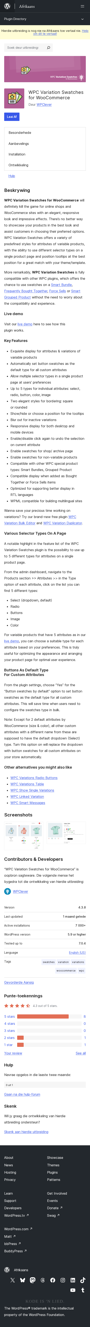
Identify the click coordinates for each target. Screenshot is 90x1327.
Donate (55, 1208)
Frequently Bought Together (25, 291)
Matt (10, 1236)
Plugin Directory (15, 19)
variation (63, 962)
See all (81, 1053)
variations (78, 962)
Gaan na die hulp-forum (22, 1094)
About (8, 1158)
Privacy (10, 1180)
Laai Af (12, 116)
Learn (8, 1193)
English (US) (77, 952)
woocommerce (66, 970)
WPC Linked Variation (27, 796)
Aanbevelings (19, 144)
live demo (25, 324)
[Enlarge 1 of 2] (38, 827)
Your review (13, 1053)
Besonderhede (20, 132)
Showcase (55, 1158)
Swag (53, 1215)
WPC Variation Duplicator (62, 523)
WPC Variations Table (27, 784)
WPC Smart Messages (27, 803)
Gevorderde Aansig (19, 982)
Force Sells (57, 291)
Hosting (10, 1172)
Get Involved (57, 1193)
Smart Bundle (61, 285)
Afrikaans (21, 1270)
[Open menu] (83, 6)
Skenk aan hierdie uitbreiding (26, 1132)
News (8, 1165)
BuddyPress (15, 1251)
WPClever (44, 104)
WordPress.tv (16, 1215)
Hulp (11, 176)
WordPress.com (18, 1229)
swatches (49, 962)
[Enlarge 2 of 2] (80, 827)
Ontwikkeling (18, 165)
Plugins (52, 1172)
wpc (81, 970)
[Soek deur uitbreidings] (48, 47)
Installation (17, 154)
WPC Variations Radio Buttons (34, 778)
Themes (53, 1165)
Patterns (53, 1180)
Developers (13, 1208)
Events (52, 1201)
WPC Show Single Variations (32, 790)
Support (10, 1201)
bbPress (12, 1244)
